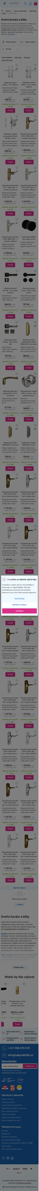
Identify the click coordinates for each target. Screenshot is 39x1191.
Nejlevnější (18, 57)
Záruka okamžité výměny (11, 1108)
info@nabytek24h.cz (20, 1045)
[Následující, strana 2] (19, 883)
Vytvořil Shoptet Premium (14, 1178)
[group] (20, 993)
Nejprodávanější (7, 60)
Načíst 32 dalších (19, 877)
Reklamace (6, 1125)
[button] (20, 1006)
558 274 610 (19, 1038)
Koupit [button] (20, 1013)
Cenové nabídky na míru (11, 1111)
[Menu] (5, 3)
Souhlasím (19, 612)
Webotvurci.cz (30, 1178)
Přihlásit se (28, 1057)
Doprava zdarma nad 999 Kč (12, 1030)
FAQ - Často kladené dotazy (12, 1140)
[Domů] (3, 11)
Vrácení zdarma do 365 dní (12, 1096)
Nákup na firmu (7, 1090)
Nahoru (19, 894)
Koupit (9, 110)
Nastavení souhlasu (19, 606)
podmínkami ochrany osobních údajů (14, 1063)
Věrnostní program (9, 1105)
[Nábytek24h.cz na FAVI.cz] (5, 1079)
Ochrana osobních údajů (11, 1131)
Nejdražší (27, 57)
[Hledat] (24, 4)
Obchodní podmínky (9, 1128)
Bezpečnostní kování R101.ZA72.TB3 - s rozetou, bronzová (20, 992)
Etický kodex (6, 1137)
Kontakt (5, 1122)
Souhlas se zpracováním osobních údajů (17, 1134)
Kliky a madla (6, 944)
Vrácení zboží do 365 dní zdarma (30, 1030)
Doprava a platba (8, 1093)
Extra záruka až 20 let (11, 1022)
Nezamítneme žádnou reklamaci (29, 1022)
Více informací (19, 600)
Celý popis (11, 34)
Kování (4, 923)
